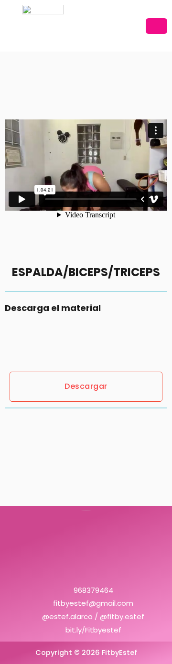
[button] (156, 26)
